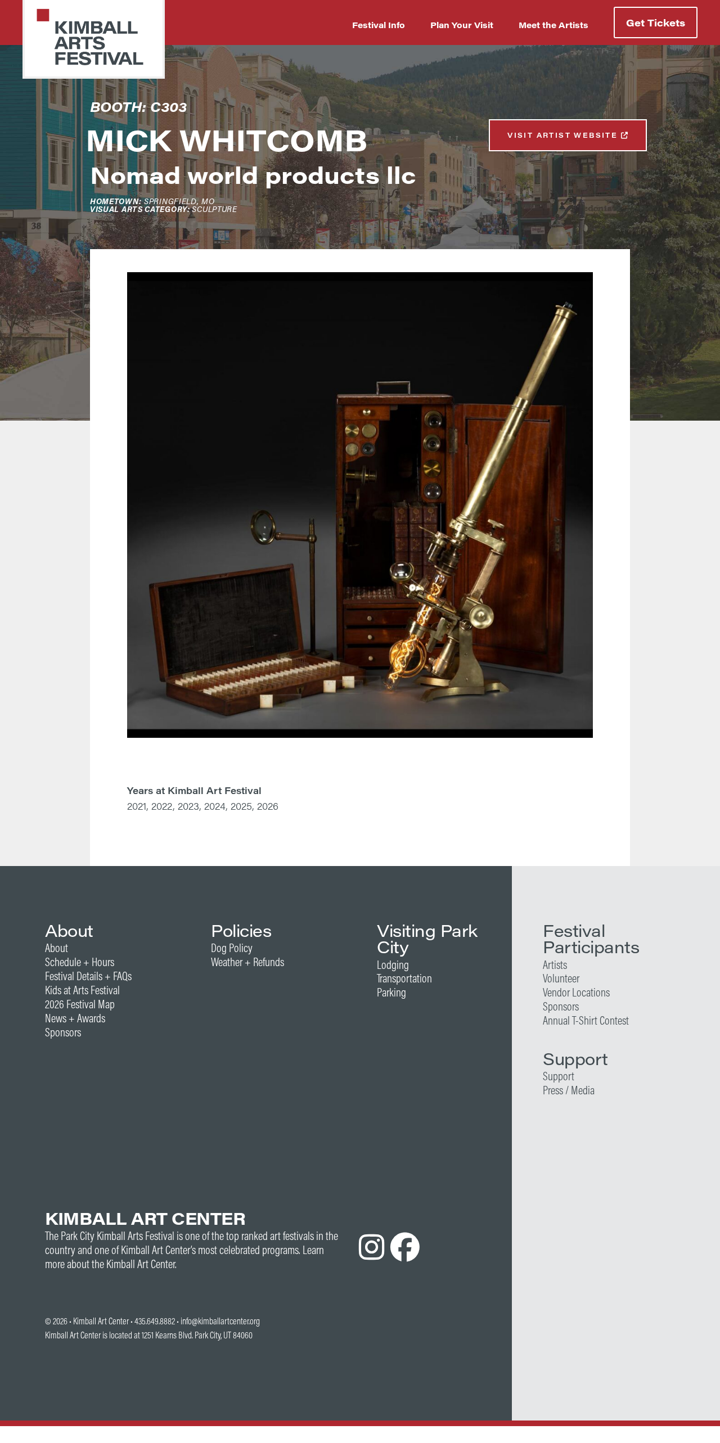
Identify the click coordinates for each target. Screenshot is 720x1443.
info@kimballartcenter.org (220, 1321)
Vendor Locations (576, 992)
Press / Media (569, 1090)
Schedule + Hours (79, 962)
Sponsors (63, 1032)
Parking (391, 992)
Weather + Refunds (247, 962)
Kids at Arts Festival (82, 990)
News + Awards (75, 1018)
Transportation (404, 978)
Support (558, 1076)
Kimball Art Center (101, 1321)
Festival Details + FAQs (88, 976)
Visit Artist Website (563, 134)
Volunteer (561, 978)
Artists (555, 965)
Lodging (393, 965)
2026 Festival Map (80, 1004)
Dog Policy (232, 948)
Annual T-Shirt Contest (586, 1020)
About (56, 948)
